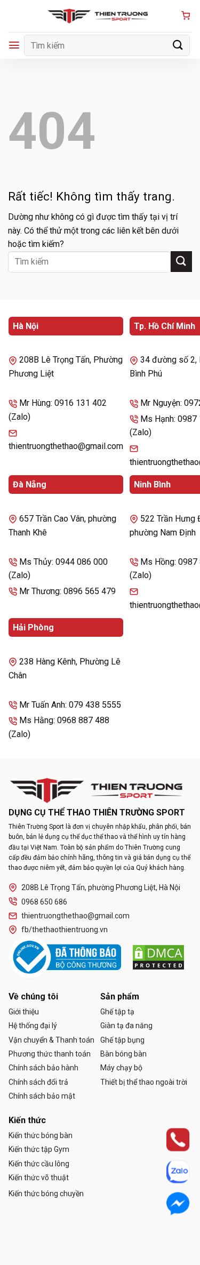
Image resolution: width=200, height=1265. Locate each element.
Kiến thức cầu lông (39, 1163)
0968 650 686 (44, 902)
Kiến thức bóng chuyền (46, 1193)
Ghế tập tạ (117, 1011)
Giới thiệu (24, 1011)
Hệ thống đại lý (33, 1025)
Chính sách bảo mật (42, 1096)
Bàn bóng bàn (123, 1054)
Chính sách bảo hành (43, 1067)
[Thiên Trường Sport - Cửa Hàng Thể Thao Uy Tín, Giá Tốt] (100, 16)
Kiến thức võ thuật (39, 1177)
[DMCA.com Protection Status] (158, 957)
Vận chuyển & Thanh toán (51, 1040)
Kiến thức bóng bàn (41, 1135)
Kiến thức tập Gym (39, 1149)
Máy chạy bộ (121, 1067)
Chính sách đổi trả (38, 1082)
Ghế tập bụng (122, 1040)
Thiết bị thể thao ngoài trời (143, 1082)
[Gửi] (178, 45)
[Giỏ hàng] (185, 16)
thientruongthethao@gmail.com (75, 915)
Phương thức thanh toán (50, 1054)
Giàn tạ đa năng (126, 1025)
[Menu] (14, 45)
